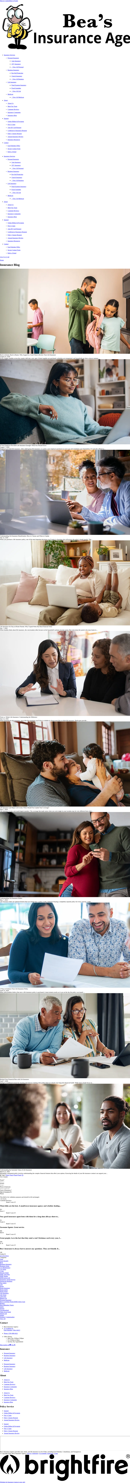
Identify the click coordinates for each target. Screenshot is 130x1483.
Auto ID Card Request (14, 127)
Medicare (10, 94)
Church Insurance (16, 76)
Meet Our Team (12, 106)
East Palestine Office (14, 146)
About (6, 100)
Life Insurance (12, 82)
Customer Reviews (13, 109)
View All (2, 1319)
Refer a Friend (12, 152)
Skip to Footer (13, 1)
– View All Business (17, 79)
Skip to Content (4, 1)
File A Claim (11, 124)
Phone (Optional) (5, 1187)
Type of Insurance (6, 1190)
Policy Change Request (15, 133)
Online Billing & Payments (16, 121)
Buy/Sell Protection (17, 73)
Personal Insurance (13, 58)
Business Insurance (13, 70)
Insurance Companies (14, 112)
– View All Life (16, 91)
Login (56, 1453)
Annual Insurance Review (15, 136)
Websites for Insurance (12, 1482)
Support (6, 118)
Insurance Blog (12, 115)
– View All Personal (17, 67)
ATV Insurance (16, 64)
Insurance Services (9, 55)
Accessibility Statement (46, 1453)
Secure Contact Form (14, 149)
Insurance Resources (14, 139)
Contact (6, 142)
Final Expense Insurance (18, 85)
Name (2, 1180)
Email (2, 1183)
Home (2, 260)
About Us (11, 103)
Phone (2, 1193)
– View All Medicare (17, 97)
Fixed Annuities (16, 88)
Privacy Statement (32, 1453)
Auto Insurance (16, 61)
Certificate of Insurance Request (17, 130)
